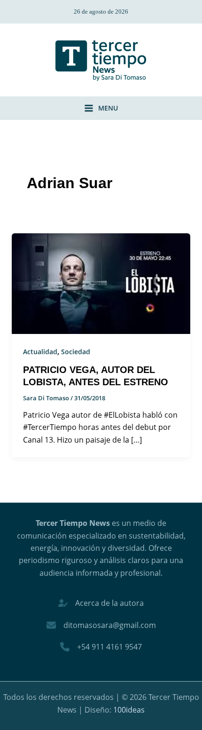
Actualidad (40, 351)
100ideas (129, 710)
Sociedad (75, 351)
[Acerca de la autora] (101, 603)
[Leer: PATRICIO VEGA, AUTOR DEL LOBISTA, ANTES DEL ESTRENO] (101, 283)
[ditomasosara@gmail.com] (101, 625)
